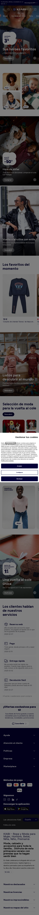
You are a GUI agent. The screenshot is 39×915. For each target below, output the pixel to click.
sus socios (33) (10, 443)
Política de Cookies (7, 460)
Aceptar (19, 466)
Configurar (19, 472)
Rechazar (20, 479)
